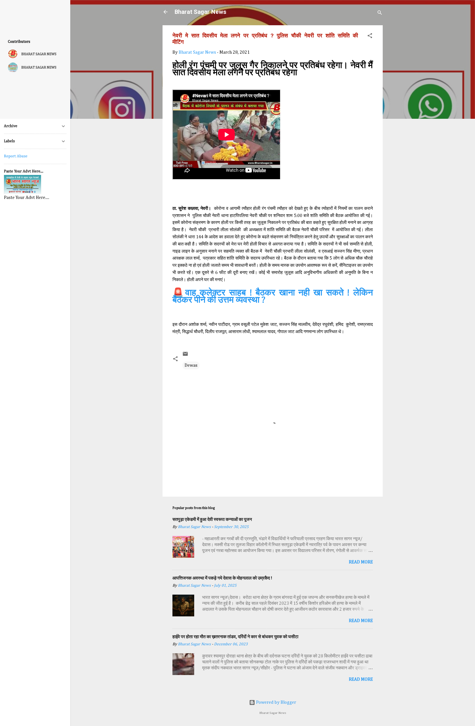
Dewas (191, 365)
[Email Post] (185, 355)
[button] (370, 36)
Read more (361, 562)
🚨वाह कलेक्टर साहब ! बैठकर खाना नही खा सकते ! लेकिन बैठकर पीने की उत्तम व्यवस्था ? (272, 297)
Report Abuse (15, 156)
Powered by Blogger (275, 702)
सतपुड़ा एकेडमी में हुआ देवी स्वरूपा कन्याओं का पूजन (212, 519)
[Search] (380, 13)
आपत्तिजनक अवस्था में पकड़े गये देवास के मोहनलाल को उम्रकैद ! (222, 578)
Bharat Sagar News (200, 11)
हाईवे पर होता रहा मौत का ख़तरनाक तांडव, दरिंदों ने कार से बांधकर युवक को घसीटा (235, 636)
